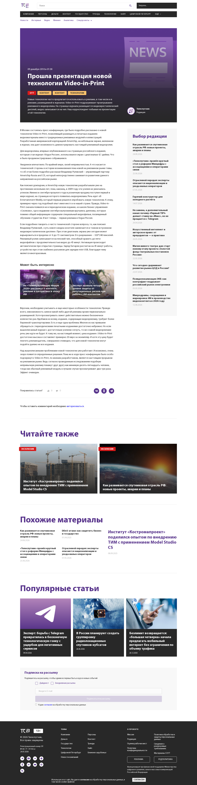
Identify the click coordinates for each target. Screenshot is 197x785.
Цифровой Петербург (140, 14)
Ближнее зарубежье (97, 753)
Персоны (42, 14)
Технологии (110, 14)
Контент (67, 14)
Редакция (131, 739)
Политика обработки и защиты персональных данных (164, 737)
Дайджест (44, 683)
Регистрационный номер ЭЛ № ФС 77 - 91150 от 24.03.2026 (31, 749)
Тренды (96, 14)
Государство (81, 14)
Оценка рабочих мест (137, 744)
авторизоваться (75, 406)
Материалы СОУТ (162, 753)
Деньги (54, 14)
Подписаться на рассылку (98, 699)
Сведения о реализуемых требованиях (160, 746)
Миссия (130, 735)
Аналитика (69, 20)
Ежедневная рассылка (65, 683)
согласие (48, 705)
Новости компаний (69, 757)
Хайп (123, 14)
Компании (28, 14)
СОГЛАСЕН (139, 780)
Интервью (36, 20)
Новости (24, 20)
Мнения (56, 20)
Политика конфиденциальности (137, 749)
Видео (47, 20)
